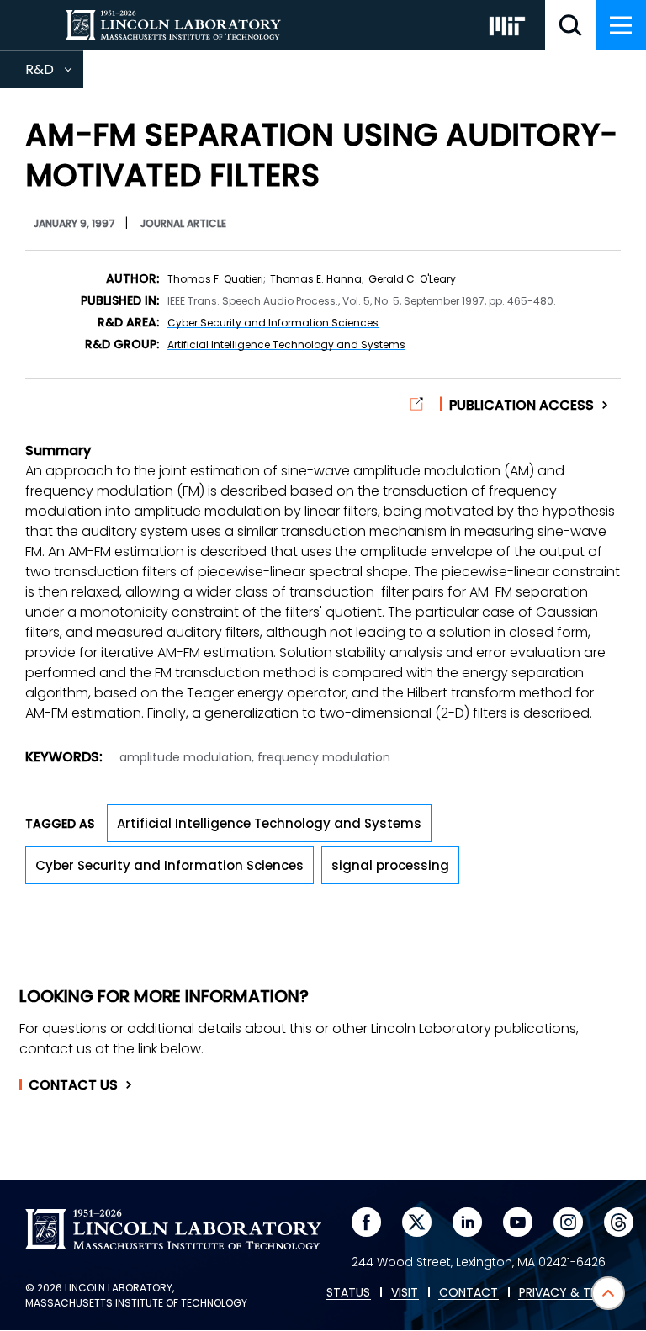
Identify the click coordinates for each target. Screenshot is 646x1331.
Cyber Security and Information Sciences (273, 323)
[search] (570, 25)
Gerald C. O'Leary (412, 279)
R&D (54, 74)
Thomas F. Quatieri (215, 279)
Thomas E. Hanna (316, 279)
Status (348, 1293)
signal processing (390, 865)
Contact (73, 1085)
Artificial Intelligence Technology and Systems (286, 344)
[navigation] (621, 25)
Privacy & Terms (569, 1293)
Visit (404, 1293)
